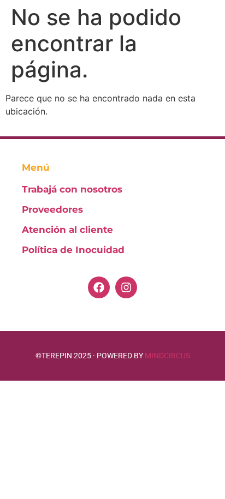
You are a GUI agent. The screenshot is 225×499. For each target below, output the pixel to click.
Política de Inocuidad (73, 249)
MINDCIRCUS (167, 355)
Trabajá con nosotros (72, 189)
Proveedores (52, 209)
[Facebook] (99, 287)
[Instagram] (126, 287)
